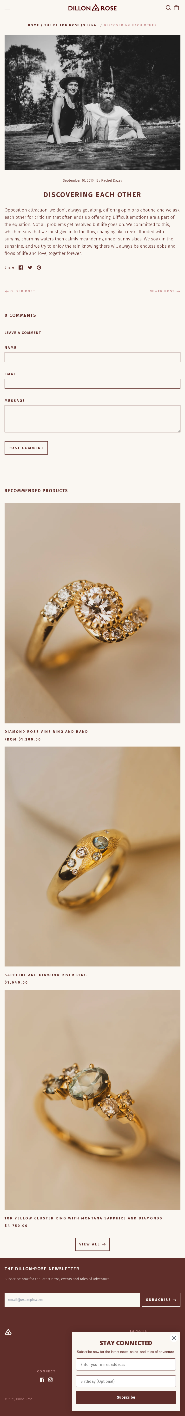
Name (11, 347)
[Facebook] (42, 1379)
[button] (168, 8)
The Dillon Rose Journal (71, 25)
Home (34, 25)
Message (15, 400)
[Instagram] (50, 1379)
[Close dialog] (174, 1338)
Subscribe (126, 1397)
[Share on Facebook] (21, 267)
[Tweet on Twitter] (30, 267)
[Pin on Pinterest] (39, 267)
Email (11, 374)
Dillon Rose (24, 1399)
